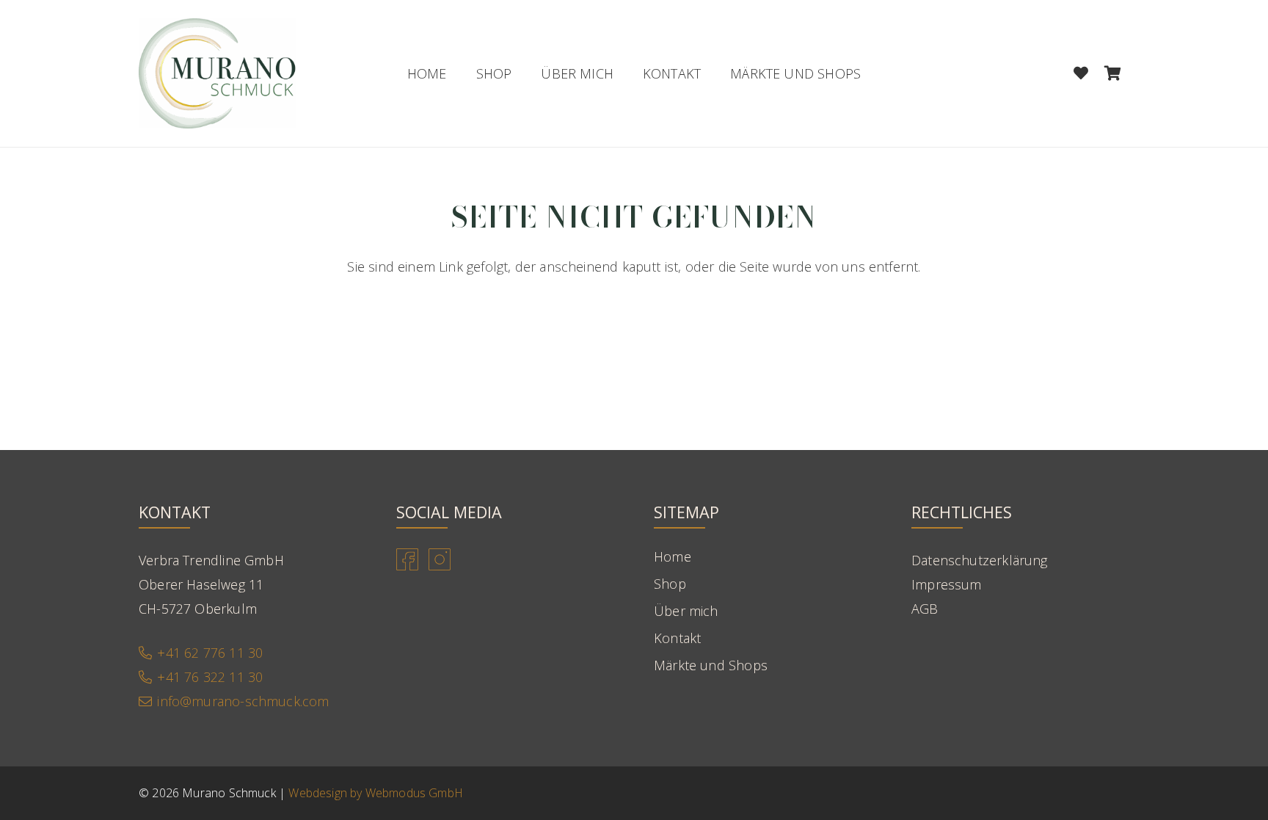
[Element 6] (217, 73)
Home (672, 556)
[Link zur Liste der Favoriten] (1081, 73)
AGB (925, 608)
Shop (670, 583)
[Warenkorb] (1113, 73)
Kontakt (677, 638)
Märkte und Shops (711, 665)
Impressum (946, 584)
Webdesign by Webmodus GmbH (375, 793)
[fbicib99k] (407, 559)
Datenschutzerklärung (979, 560)
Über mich (686, 611)
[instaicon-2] (440, 559)
